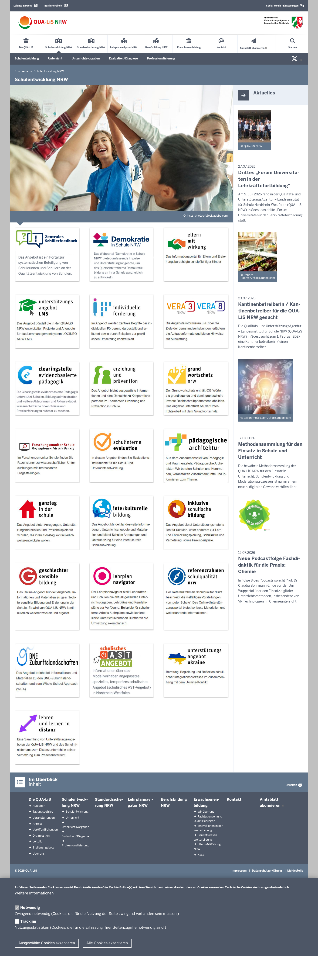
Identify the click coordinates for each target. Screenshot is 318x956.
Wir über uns (205, 812)
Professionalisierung (161, 58)
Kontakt (234, 799)
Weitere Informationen (34, 893)
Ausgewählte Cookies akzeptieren (46, 943)
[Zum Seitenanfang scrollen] (308, 947)
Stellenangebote (43, 847)
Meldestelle (295, 871)
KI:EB (200, 855)
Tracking (28, 921)
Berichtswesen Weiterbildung (205, 837)
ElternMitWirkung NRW (207, 846)
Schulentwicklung (27, 58)
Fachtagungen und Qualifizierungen (208, 819)
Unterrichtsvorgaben (86, 58)
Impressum (239, 871)
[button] (284, 5)
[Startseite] (43, 22)
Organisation (41, 836)
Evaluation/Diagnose (123, 58)
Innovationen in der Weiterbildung (208, 828)
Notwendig (30, 907)
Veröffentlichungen (45, 829)
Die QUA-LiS (40, 799)
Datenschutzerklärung (267, 871)
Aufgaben (38, 806)
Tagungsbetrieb (42, 812)
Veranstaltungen (43, 818)
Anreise (37, 824)
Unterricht (55, 58)
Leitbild (37, 841)
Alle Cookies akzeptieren (107, 943)
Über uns (38, 854)
